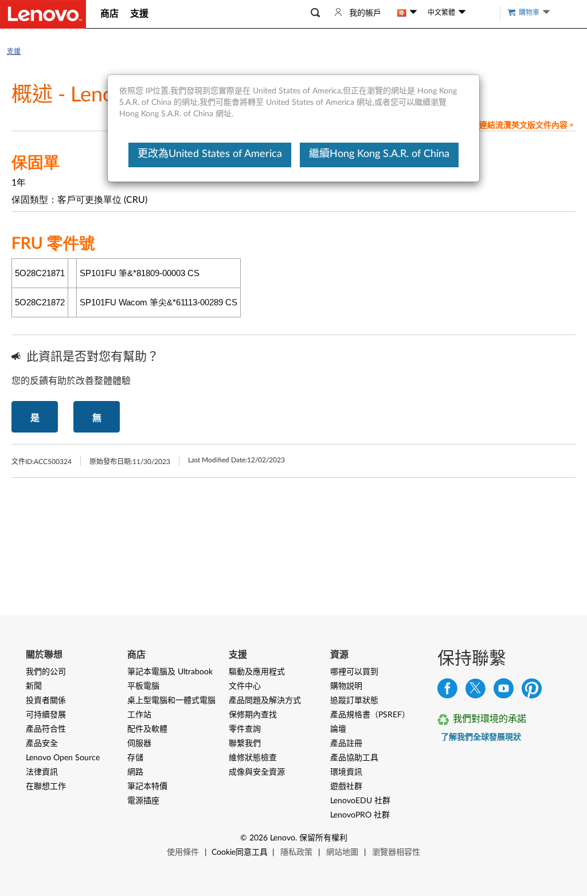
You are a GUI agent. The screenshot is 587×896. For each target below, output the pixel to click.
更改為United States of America (210, 154)
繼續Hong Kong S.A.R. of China (379, 154)
